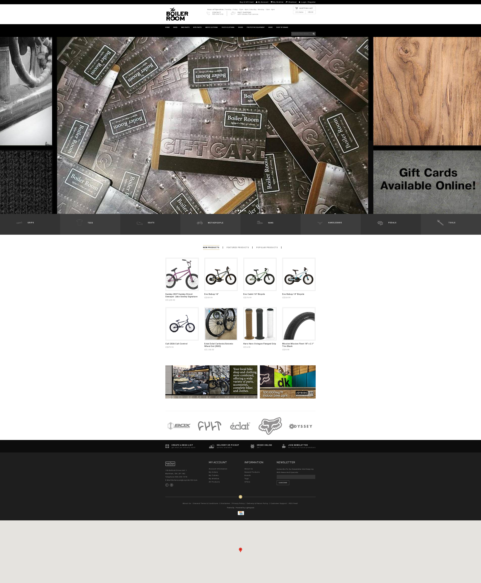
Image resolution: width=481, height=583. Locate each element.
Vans (271, 223)
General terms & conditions (205, 503)
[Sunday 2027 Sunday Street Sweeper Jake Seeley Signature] (182, 289)
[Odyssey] (300, 437)
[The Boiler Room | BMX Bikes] (177, 14)
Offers (247, 482)
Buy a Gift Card (247, 2)
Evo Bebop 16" (211, 294)
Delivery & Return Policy (257, 503)
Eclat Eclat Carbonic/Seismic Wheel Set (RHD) (218, 345)
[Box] (179, 437)
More (270, 27)
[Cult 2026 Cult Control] (182, 339)
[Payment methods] (240, 514)
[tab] (211, 247)
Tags (247, 479)
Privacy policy (238, 503)
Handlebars (335, 223)
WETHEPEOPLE (215, 223)
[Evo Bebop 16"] (221, 289)
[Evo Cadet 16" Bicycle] (260, 289)
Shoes (240, 27)
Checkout (292, 2)
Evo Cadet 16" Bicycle (254, 294)
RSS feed (293, 503)
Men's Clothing (211, 27)
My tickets (213, 475)
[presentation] (211, 247)
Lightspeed (249, 508)
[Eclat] (240, 437)
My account (263, 2)
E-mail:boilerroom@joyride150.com (181, 480)
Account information (218, 469)
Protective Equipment (256, 27)
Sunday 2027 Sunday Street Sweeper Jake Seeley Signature (181, 295)
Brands (248, 475)
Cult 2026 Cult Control (176, 344)
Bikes (175, 27)
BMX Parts (185, 27)
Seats (151, 223)
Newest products (252, 472)
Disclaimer (225, 503)
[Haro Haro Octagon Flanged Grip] (260, 339)
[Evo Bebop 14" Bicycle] (299, 289)
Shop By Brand (282, 27)
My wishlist (278, 2)
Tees (90, 223)
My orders (213, 472)
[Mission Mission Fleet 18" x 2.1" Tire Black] (299, 339)
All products (214, 482)
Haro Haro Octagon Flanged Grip (259, 344)
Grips (31, 223)
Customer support (279, 503)
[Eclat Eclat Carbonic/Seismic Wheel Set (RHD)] (221, 339)
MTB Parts (197, 27)
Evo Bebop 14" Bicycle (293, 294)
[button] (240, 550)
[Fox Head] (270, 437)
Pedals (392, 223)
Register (312, 2)
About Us (249, 469)
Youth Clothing (228, 27)
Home (167, 27)
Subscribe (283, 483)
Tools (452, 223)
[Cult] (209, 437)
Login (304, 2)
